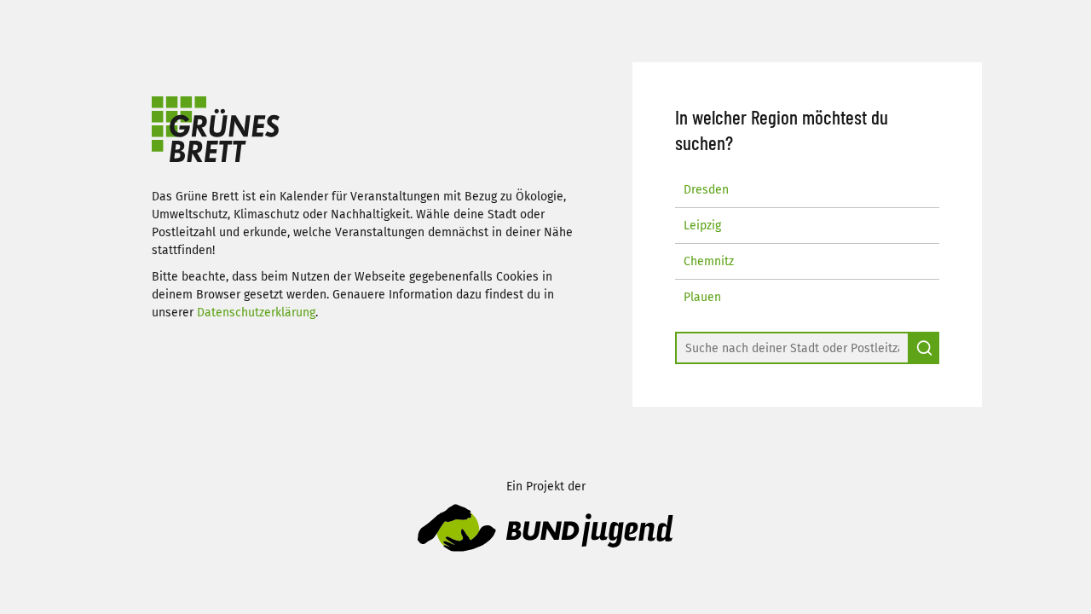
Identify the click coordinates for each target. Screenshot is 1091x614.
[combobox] (792, 348)
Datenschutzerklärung (256, 312)
